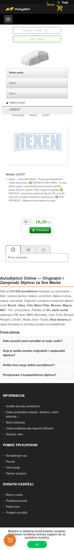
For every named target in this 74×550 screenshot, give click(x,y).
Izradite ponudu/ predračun (23, 406)
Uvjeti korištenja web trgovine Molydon (30, 428)
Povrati (10, 461)
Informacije (13, 467)
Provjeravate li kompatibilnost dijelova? (29, 375)
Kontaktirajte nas (16, 455)
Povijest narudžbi (16, 512)
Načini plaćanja (15, 422)
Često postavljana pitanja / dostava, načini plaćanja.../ (32, 414)
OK (37, 544)
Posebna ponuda (16, 501)
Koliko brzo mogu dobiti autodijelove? (29, 365)
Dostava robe (14, 434)
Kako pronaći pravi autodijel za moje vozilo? (33, 341)
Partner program (16, 473)
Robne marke (14, 495)
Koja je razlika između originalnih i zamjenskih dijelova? (34, 353)
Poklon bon (13, 506)
